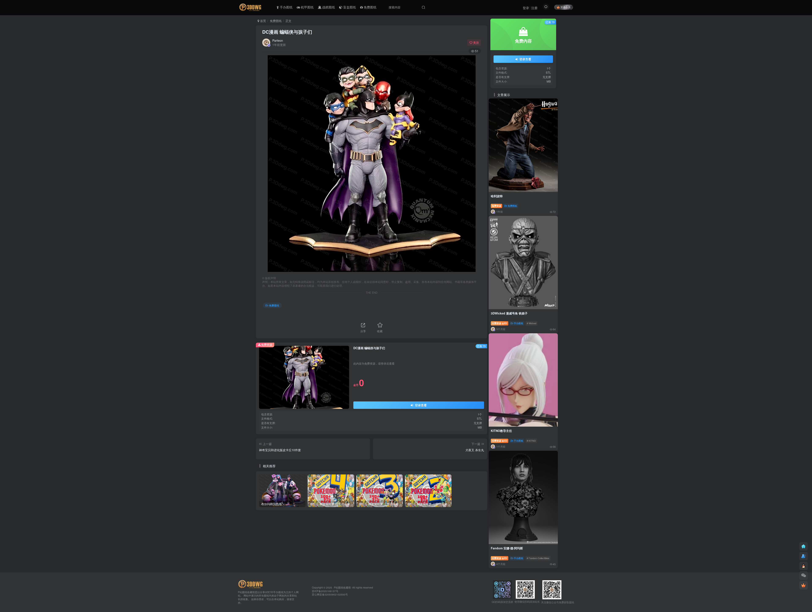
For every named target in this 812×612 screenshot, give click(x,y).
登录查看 (420, 405)
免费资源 (496, 205)
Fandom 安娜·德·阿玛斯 (507, 548)
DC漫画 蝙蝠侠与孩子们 (287, 31)
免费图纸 (276, 21)
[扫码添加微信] (803, 575)
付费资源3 (499, 440)
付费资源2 (499, 323)
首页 (262, 21)
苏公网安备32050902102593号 (330, 594)
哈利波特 (497, 196)
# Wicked (531, 323)
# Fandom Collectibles (538, 558)
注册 (534, 8)
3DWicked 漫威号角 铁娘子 (509, 313)
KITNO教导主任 (501, 431)
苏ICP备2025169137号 (325, 591)
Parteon (277, 40)
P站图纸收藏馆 (342, 587)
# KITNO (531, 440)
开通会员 (565, 7)
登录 (526, 8)
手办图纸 (518, 323)
